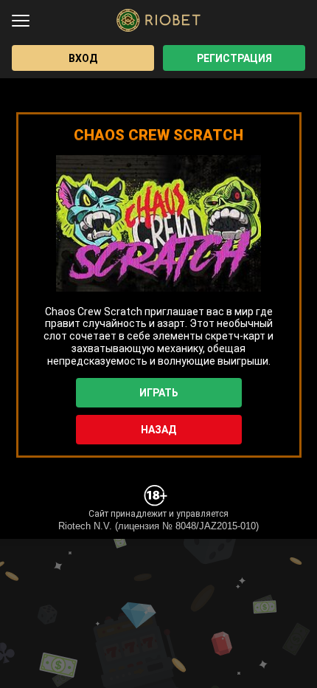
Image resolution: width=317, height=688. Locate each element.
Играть (158, 393)
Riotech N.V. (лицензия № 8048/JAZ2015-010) (158, 526)
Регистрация (234, 58)
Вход (83, 58)
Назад (158, 430)
